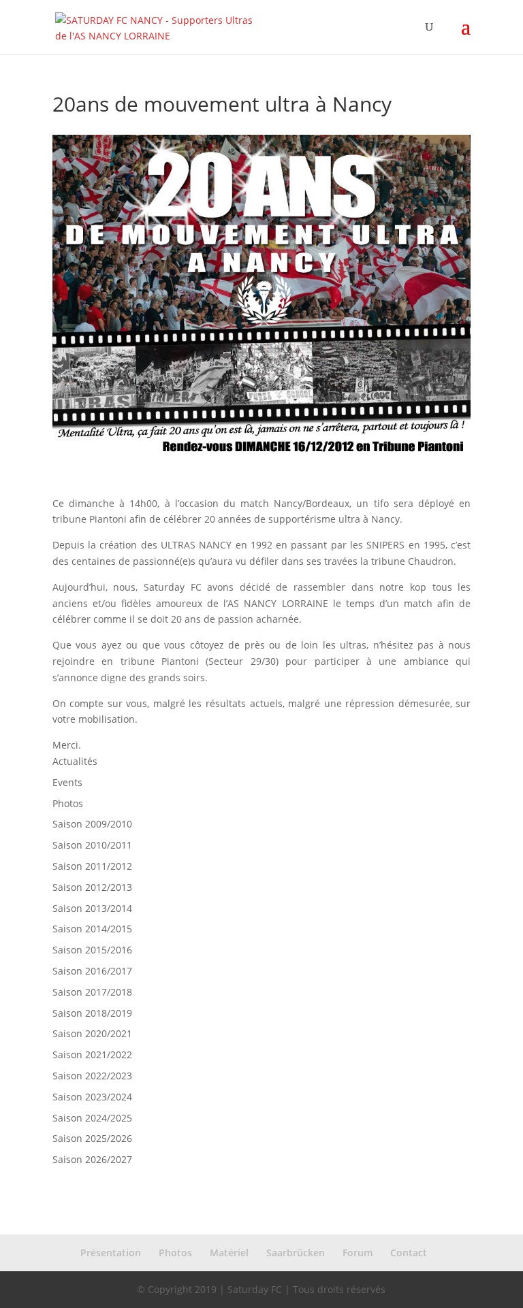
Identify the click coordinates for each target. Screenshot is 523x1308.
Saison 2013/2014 (92, 908)
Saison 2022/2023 (92, 1075)
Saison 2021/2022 (92, 1054)
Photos (67, 803)
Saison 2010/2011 (92, 844)
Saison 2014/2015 (92, 928)
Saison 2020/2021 (92, 1033)
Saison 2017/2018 (92, 991)
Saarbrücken (295, 1252)
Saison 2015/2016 (92, 949)
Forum (358, 1252)
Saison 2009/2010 (92, 823)
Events (67, 782)
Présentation (110, 1252)
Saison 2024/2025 (92, 1117)
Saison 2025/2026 (92, 1138)
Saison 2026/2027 (92, 1159)
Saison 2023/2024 (92, 1096)
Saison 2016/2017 (92, 970)
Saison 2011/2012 (92, 866)
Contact (408, 1252)
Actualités (74, 761)
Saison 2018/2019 (92, 1013)
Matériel (229, 1252)
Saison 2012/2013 (92, 887)
